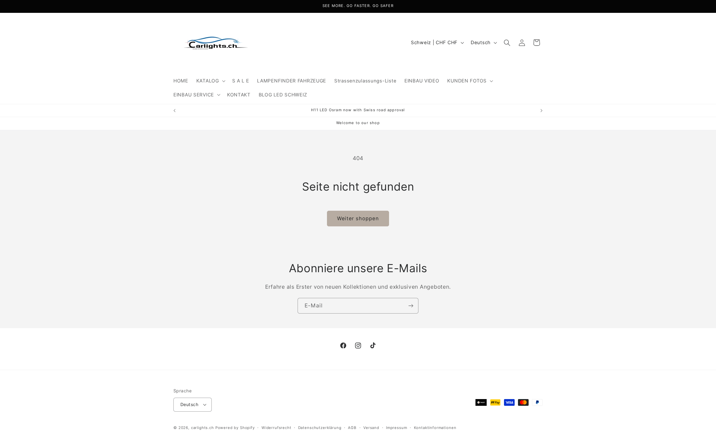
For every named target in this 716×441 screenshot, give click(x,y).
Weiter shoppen (358, 218)
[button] (210, 81)
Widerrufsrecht (276, 427)
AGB (352, 427)
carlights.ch (202, 427)
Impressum (396, 427)
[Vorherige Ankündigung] (174, 110)
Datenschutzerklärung (319, 427)
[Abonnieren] (410, 306)
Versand (371, 427)
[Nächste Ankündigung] (541, 110)
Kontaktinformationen (435, 427)
